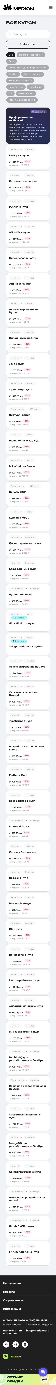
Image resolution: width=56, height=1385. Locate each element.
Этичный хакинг (20, 283)
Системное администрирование (27, 67)
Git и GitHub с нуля (22, 623)
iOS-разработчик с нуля (25, 980)
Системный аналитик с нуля (24, 1116)
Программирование (31, 54)
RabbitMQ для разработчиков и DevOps (26, 1059)
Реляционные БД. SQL (24, 440)
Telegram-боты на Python (26, 646)
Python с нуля (18, 206)
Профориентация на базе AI (21, 119)
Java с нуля (16, 363)
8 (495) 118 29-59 (36, 1320)
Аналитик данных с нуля (26, 1006)
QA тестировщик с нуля (25, 543)
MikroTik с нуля (19, 232)
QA (10, 93)
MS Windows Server (22, 466)
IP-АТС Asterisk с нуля (24, 1251)
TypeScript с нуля (20, 721)
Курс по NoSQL (19, 517)
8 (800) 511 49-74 (14, 1320)
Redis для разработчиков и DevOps (27, 1087)
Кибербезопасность (20, 80)
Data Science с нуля (22, 800)
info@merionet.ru (37, 1330)
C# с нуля (15, 929)
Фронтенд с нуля (20, 389)
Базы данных (16, 87)
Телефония (35, 87)
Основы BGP (17, 491)
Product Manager (20, 903)
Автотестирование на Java (27, 666)
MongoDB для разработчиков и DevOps (26, 1145)
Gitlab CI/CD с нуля (21, 1226)
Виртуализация (33, 74)
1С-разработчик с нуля (24, 1031)
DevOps (13, 74)
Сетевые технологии (23, 181)
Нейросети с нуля (21, 954)
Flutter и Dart (18, 775)
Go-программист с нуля (25, 1171)
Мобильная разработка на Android (27, 1199)
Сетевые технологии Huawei (23, 694)
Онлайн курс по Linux (24, 338)
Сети (11, 61)
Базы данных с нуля (22, 568)
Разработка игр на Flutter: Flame (27, 748)
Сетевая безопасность (24, 852)
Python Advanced (20, 594)
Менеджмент (25, 93)
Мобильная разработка (22, 99)
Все (11, 54)
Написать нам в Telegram (12, 1332)
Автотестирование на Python (23, 311)
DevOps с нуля (19, 155)
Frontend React (19, 826)
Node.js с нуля (18, 877)
